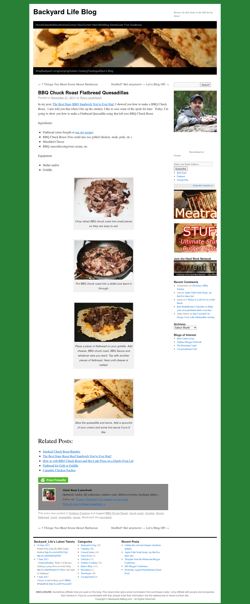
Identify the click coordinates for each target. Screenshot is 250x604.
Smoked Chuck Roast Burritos (61, 451)
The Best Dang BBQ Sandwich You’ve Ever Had (83, 104)
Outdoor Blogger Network (189, 341)
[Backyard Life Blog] (125, 37)
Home (39, 25)
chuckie (149, 513)
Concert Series (87, 552)
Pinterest (181, 176)
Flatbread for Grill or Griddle (60, 465)
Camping (64, 71)
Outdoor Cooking (78, 71)
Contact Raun (75, 25)
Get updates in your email (113, 499)
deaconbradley (47, 562)
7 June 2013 (42, 559)
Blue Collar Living (185, 338)
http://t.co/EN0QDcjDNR (49, 555)
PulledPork (43, 583)
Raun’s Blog (106, 71)
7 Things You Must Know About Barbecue (68, 84)
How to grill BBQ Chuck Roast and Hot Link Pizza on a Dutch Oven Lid (88, 461)
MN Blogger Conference (136, 566)
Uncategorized (87, 576)
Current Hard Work (93, 25)
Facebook (91, 499)
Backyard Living (50, 71)
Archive (64, 25)
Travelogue (94, 71)
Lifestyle (85, 559)
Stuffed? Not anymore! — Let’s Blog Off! (140, 84)
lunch (54, 517)
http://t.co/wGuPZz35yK (56, 552)
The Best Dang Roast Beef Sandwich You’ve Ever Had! (77, 456)
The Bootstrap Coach (186, 345)
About (56, 25)
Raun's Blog (86, 566)
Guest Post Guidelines (129, 25)
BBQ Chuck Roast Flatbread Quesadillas (83, 92)
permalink (106, 517)
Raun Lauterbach (91, 97)
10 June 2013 (43, 545)
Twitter (80, 499)
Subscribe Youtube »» (203, 185)
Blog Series (110, 25)
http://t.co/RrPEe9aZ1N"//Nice (51, 569)
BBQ (68, 580)
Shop (38, 71)
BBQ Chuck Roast (116, 513)
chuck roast (136, 513)
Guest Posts (86, 555)
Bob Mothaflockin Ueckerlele (190, 306)
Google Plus (182, 179)
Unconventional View (187, 348)
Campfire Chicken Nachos (59, 470)
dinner (160, 513)
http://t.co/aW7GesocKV (60, 583)
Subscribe (47, 25)
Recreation (86, 569)
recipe (76, 517)
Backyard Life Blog (65, 11)
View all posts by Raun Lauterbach (83, 504)
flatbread (43, 517)
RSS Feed (181, 172)
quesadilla (65, 517)
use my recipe (83, 132)
